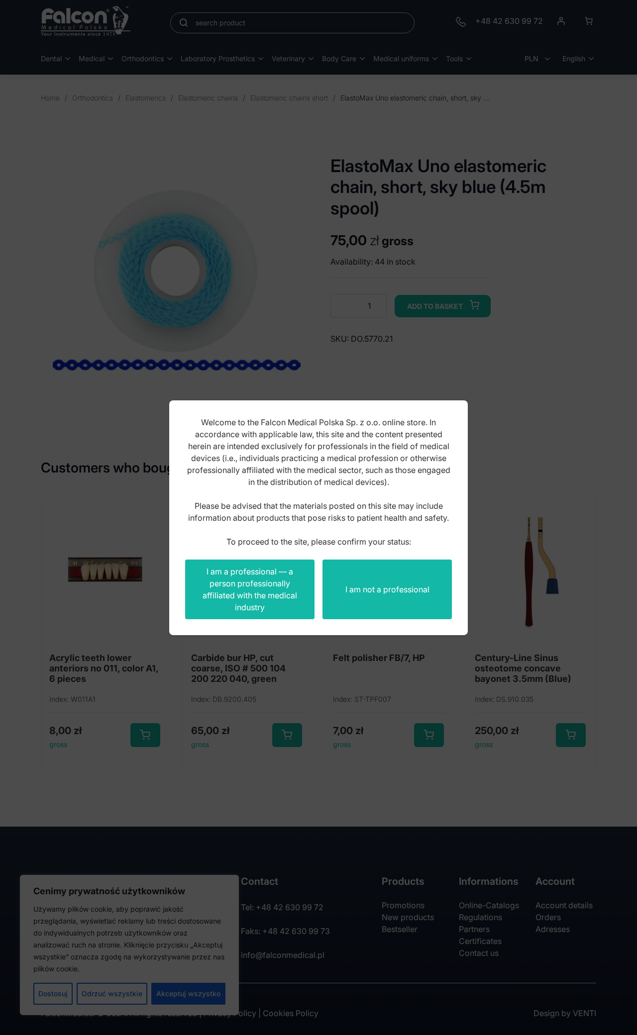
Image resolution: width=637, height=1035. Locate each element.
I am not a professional (387, 589)
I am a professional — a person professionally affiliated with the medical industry (250, 589)
